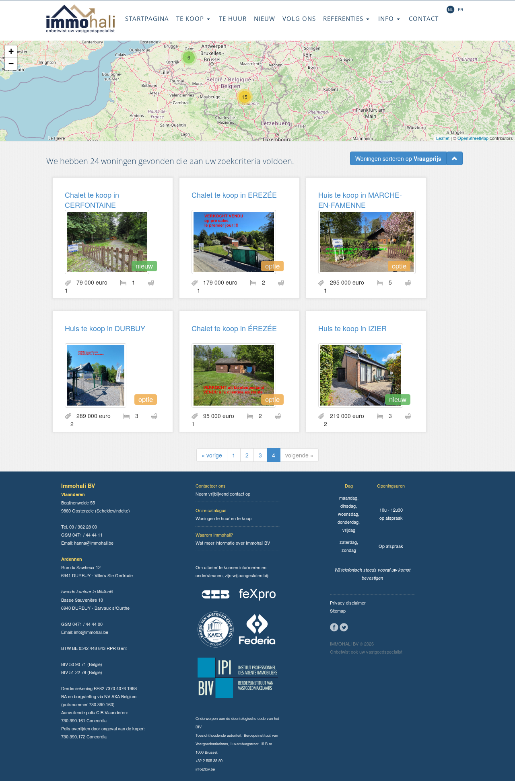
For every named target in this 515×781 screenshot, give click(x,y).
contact (424, 18)
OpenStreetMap (472, 138)
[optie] (234, 241)
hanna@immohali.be (93, 542)
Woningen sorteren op (398, 158)
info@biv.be (205, 769)
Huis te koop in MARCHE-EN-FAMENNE (360, 199)
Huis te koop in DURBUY (105, 328)
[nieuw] (107, 241)
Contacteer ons (211, 485)
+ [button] (11, 51)
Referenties (344, 18)
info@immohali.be (91, 632)
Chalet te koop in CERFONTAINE (92, 199)
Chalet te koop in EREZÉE (234, 194)
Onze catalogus (211, 510)
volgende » (299, 455)
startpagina (147, 18)
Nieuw (264, 18)
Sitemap (338, 610)
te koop (191, 18)
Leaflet (442, 138)
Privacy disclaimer (348, 602)
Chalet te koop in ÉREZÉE (234, 328)
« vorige (212, 455)
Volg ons (299, 18)
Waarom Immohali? (214, 534)
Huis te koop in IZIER (352, 328)
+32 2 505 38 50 (209, 760)
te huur (233, 18)
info (387, 18)
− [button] (11, 64)
